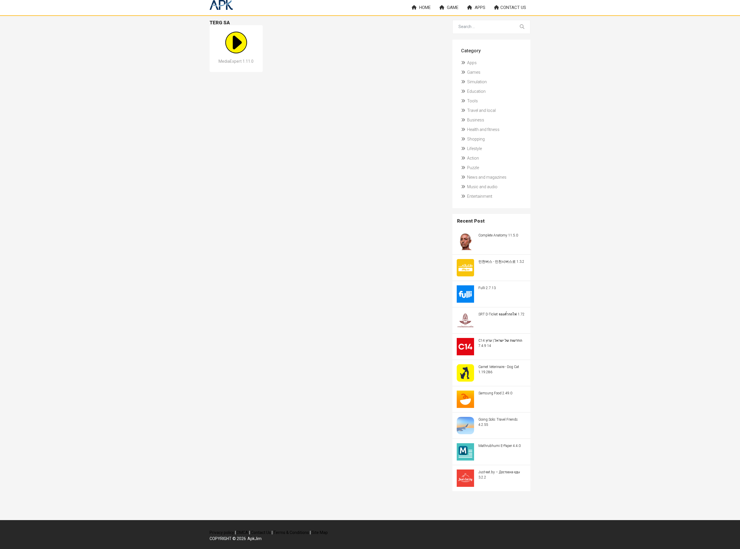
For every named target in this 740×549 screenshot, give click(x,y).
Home (424, 7)
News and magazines (486, 177)
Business (475, 120)
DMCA (242, 532)
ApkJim (254, 538)
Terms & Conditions (291, 532)
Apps (479, 7)
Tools (472, 101)
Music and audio (481, 186)
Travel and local (481, 110)
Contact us (513, 7)
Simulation (476, 82)
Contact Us (261, 532)
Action (472, 158)
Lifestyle (474, 148)
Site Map (320, 532)
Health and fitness (483, 129)
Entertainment (479, 196)
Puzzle (472, 167)
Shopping (475, 139)
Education (476, 91)
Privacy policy (222, 532)
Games (473, 72)
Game (452, 7)
